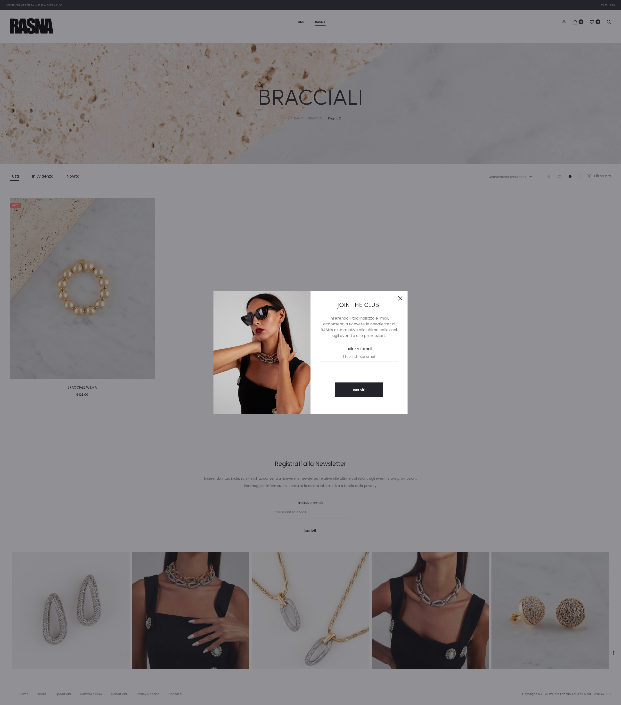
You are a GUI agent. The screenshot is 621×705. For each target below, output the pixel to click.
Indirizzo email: (359, 349)
